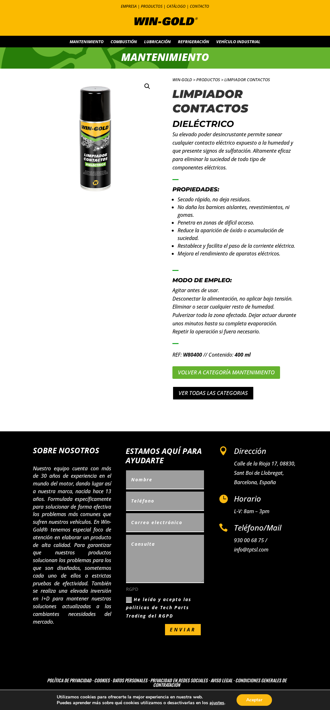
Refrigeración (193, 41)
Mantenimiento (86, 41)
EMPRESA (129, 6)
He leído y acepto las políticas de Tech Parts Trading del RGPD (158, 607)
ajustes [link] (216, 703)
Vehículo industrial (238, 41)
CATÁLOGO (176, 6)
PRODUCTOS (151, 6)
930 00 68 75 (249, 540)
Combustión (124, 41)
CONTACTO (199, 6)
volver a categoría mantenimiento (226, 372)
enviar (183, 629)
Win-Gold (182, 79)
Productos (208, 79)
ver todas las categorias (213, 393)
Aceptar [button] (254, 700)
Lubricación (157, 41)
